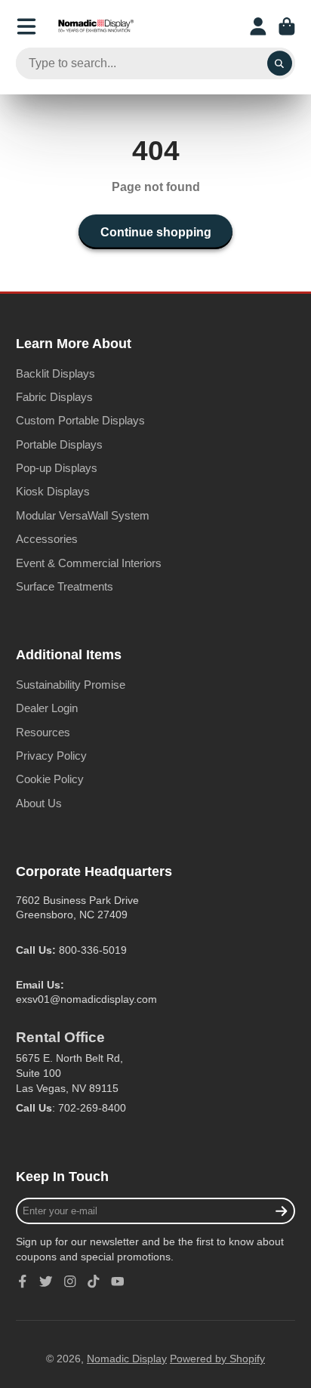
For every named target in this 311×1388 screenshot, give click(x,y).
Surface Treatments (64, 586)
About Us (39, 803)
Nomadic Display (127, 1359)
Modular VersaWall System (82, 515)
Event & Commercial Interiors (89, 563)
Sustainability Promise (70, 684)
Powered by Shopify (217, 1359)
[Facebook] (22, 1281)
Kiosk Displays (53, 491)
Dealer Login (47, 708)
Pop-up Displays (56, 467)
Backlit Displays (55, 373)
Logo (96, 26)
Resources (43, 732)
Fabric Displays (54, 396)
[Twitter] (46, 1281)
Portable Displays (59, 444)
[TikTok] (93, 1281)
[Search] (280, 63)
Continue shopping (155, 232)
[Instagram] (70, 1281)
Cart (287, 26)
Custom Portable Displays (80, 420)
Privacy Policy (51, 755)
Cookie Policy (50, 779)
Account (258, 26)
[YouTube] (118, 1281)
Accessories (47, 538)
